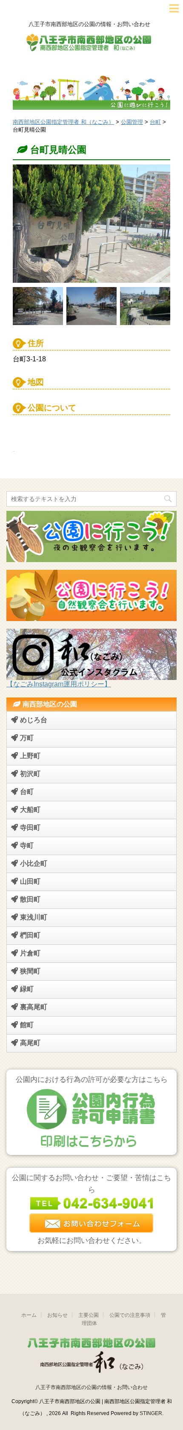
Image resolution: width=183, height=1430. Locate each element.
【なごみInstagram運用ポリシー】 (58, 684)
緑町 (27, 989)
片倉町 (30, 953)
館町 (27, 1025)
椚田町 (30, 935)
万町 (27, 737)
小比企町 (33, 863)
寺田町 (30, 827)
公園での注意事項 (129, 1315)
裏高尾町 (33, 1007)
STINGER (151, 1413)
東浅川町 (33, 917)
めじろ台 (33, 720)
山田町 (30, 881)
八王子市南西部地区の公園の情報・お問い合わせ (91, 1387)
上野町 (30, 755)
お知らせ (57, 1315)
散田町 (30, 899)
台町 (27, 791)
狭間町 (30, 971)
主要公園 (88, 1315)
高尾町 (30, 1042)
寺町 (27, 845)
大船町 (30, 809)
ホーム (29, 1315)
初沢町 (30, 773)
